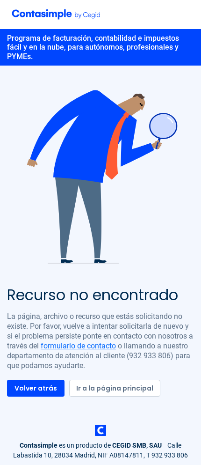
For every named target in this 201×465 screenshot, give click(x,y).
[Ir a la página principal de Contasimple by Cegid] (56, 14)
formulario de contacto (78, 345)
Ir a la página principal (114, 388)
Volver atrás (35, 388)
